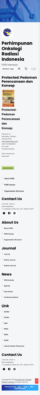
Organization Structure (14, 191)
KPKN (6, 340)
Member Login (8, 69)
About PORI (9, 178)
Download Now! (8, 168)
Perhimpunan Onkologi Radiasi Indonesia (15, 51)
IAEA (6, 323)
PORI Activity (9, 280)
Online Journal (9, 260)
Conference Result (11, 297)
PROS (6, 329)
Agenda (7, 286)
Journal (7, 254)
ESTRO (6, 317)
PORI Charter (9, 185)
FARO (6, 334)
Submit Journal (10, 265)
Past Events (8, 291)
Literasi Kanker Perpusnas (14, 346)
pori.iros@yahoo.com (9, 141)
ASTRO (6, 312)
